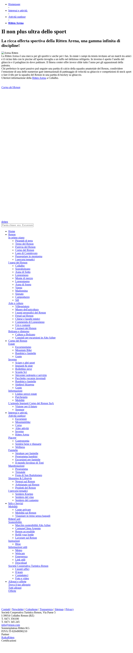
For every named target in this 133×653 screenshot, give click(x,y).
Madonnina (21, 290)
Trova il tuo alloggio (19, 584)
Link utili (20, 559)
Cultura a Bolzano (25, 334)
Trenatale (20, 472)
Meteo (18, 550)
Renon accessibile (25, 531)
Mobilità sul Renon (25, 512)
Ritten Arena (39, 77)
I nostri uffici (22, 569)
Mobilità (19, 400)
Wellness (20, 447)
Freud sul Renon (24, 315)
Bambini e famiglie (25, 353)
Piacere (12, 437)
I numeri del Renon (25, 328)
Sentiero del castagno (26, 500)
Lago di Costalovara (26, 253)
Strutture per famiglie (26, 453)
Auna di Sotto (22, 271)
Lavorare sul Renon (26, 537)
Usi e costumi (22, 325)
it (4, 221)
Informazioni (15, 390)
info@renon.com (10, 624)
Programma (21, 468)
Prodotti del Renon (25, 487)
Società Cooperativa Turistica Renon (28, 565)
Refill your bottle (24, 534)
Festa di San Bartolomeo (28, 475)
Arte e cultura (15, 303)
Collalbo (20, 265)
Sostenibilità (15, 522)
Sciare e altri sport (25, 362)
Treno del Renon (24, 243)
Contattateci (21, 575)
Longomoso (21, 275)
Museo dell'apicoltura (27, 309)
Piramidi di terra (24, 240)
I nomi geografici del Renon (30, 312)
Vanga (18, 287)
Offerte (12, 590)
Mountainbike (22, 422)
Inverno (12, 359)
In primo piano (16, 237)
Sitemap (59, 609)
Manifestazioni (16, 465)
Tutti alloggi (14, 587)
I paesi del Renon (17, 262)
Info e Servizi (15, 503)
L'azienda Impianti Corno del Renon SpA (31, 403)
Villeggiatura (22, 306)
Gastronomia (22, 440)
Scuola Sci (21, 372)
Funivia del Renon (25, 246)
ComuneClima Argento (28, 528)
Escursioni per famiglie (27, 459)
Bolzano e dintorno (18, 331)
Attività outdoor (17, 415)
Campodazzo (22, 296)
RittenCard (14, 519)
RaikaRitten (7, 637)
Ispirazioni (14, 540)
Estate (11, 343)
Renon (12, 234)
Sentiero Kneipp (24, 493)
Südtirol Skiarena (24, 384)
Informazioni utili (17, 547)
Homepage (14, 4)
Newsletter (18, 609)
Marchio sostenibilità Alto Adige (33, 525)
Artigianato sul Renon (27, 484)
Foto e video (22, 578)
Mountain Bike (23, 350)
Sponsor (19, 409)
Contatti (5, 609)
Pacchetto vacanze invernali (30, 378)
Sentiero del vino (24, 497)
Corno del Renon (24, 250)
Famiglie (13, 450)
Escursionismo (23, 347)
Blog (18, 544)
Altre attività (22, 428)
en (6, 221)
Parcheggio (21, 397)
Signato (19, 293)
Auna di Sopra (23, 284)
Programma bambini (26, 456)
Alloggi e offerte (17, 581)
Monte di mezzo (24, 278)
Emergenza (21, 556)
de (2, 221)
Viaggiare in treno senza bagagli (32, 515)
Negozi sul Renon (25, 481)
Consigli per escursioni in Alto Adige (35, 337)
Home (11, 231)
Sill (17, 300)
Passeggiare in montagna (28, 256)
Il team (19, 572)
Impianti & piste (24, 365)
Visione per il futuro (26, 406)
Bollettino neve (23, 368)
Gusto (18, 356)
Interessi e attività (18, 412)
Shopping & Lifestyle (20, 478)
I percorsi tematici (25, 259)
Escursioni (21, 418)
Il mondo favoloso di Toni (29, 462)
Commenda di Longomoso (30, 322)
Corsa (18, 425)
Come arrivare (23, 509)
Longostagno (22, 281)
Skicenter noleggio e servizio (31, 375)
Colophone (32, 609)
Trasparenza (46, 609)
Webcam (20, 553)
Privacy (69, 609)
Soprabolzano (22, 268)
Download (21, 562)
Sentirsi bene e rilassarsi (28, 443)
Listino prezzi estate (26, 393)
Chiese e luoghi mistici (27, 318)
